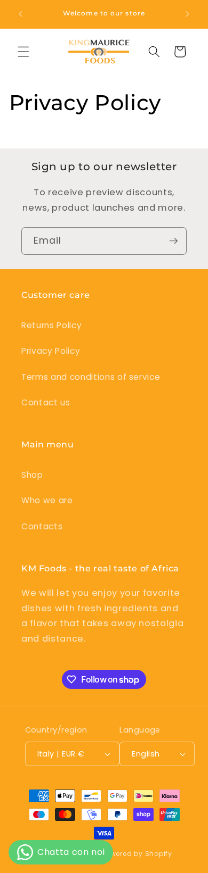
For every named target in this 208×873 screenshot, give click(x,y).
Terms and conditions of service (90, 377)
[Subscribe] (173, 241)
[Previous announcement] (21, 14)
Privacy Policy (50, 350)
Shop (32, 474)
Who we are (47, 500)
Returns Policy (51, 325)
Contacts (41, 526)
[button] (23, 51)
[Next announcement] (187, 14)
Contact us (45, 402)
